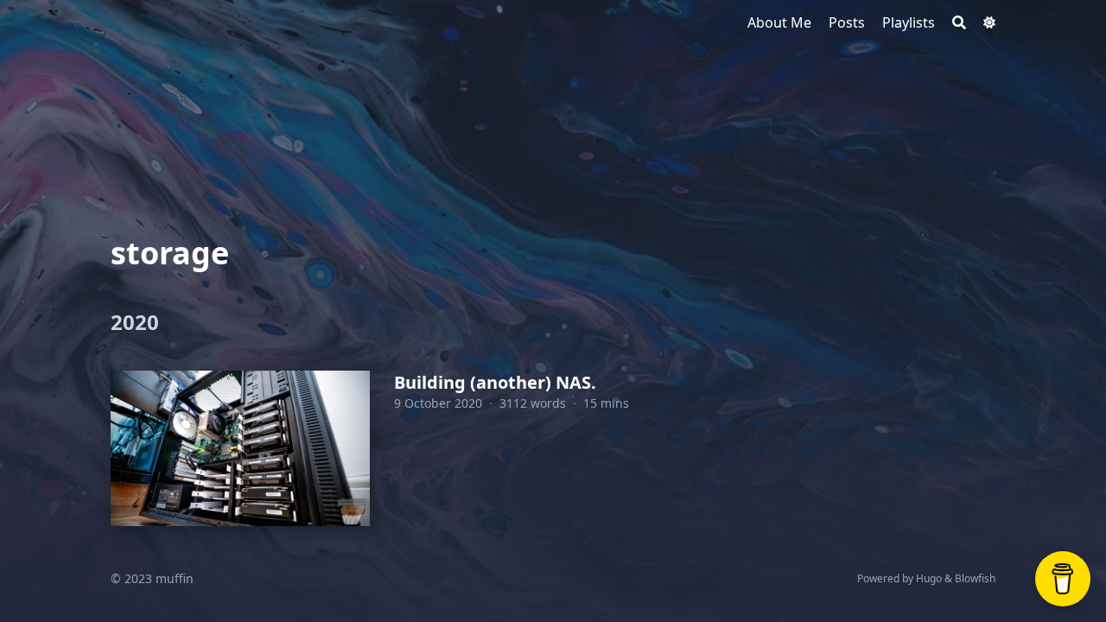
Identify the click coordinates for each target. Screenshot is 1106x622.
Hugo (929, 578)
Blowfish (975, 578)
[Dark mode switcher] (989, 22)
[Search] (959, 22)
